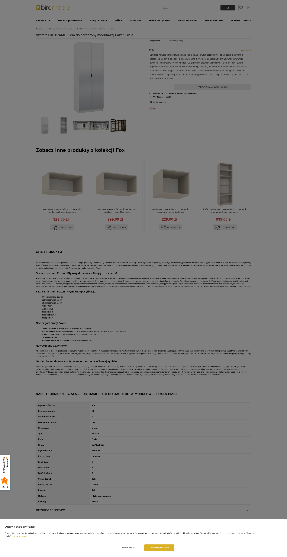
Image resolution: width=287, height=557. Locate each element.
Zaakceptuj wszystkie (159, 548)
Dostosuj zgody (128, 548)
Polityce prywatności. (20, 536)
